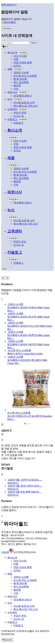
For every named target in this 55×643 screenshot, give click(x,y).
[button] (25, 423)
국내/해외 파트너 (22, 599)
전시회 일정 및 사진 (24, 606)
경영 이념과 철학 (22, 567)
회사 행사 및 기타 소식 (25, 609)
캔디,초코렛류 (21, 586)
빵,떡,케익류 (20, 583)
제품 (9, 69)
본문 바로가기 (8, 4)
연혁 (15, 564)
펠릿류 (17, 590)
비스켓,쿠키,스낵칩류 (25, 580)
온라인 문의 (19, 615)
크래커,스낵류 (21, 577)
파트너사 (12, 92)
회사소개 (12, 52)
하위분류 (23, 52)
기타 (15, 593)
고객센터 (12, 109)
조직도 (17, 570)
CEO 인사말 (19, 561)
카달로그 (12, 119)
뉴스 (9, 99)
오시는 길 (18, 619)
